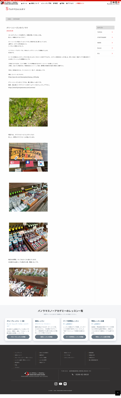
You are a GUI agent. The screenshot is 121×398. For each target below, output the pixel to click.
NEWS (99, 43)
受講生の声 (92, 355)
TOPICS (99, 32)
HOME (9, 19)
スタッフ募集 (43, 357)
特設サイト (80, 3)
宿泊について (67, 352)
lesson (99, 48)
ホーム (25, 3)
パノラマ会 (67, 355)
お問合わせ (92, 357)
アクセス (71, 3)
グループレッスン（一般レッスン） (24, 357)
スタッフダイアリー (69, 357)
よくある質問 (43, 360)
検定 (56, 3)
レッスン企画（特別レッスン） (23, 360)
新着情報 (91, 352)
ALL (98, 53)
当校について (35, 3)
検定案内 (17, 362)
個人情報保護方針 (93, 360)
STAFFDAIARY (101, 37)
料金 (62, 3)
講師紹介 (42, 355)
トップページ (18, 352)
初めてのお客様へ (44, 352)
